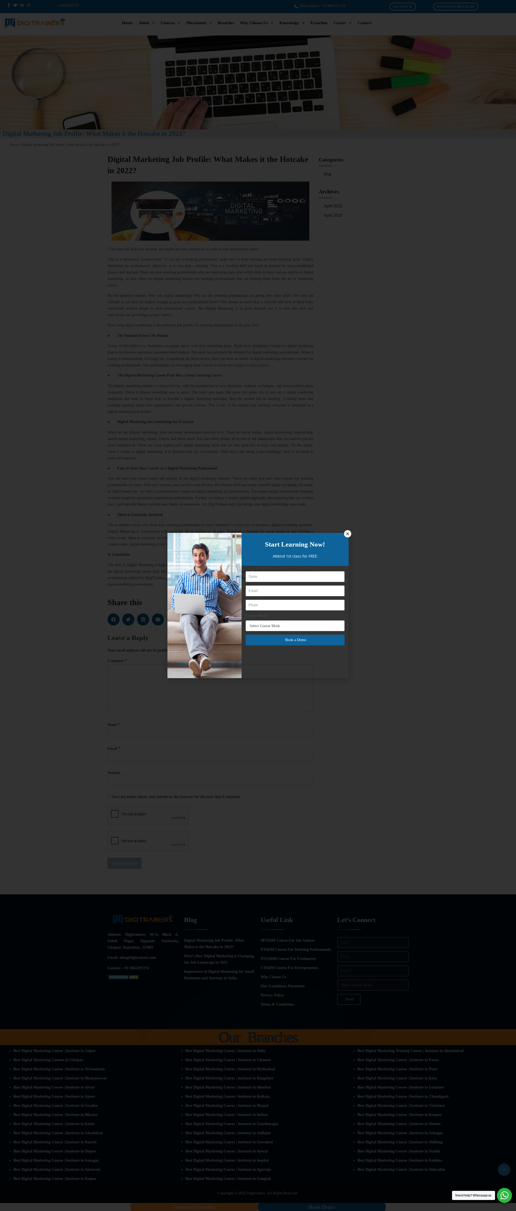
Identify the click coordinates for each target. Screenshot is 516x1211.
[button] (347, 533)
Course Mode (258, 616)
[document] (258, 605)
